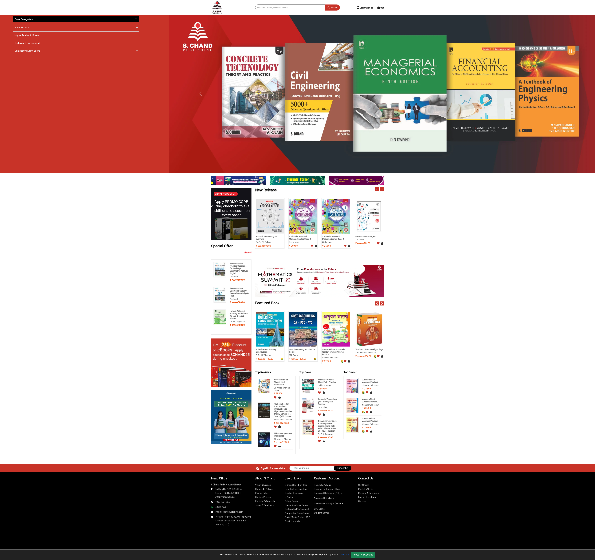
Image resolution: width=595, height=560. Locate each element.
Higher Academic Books (27, 35)
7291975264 (221, 507)
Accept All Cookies (363, 554)
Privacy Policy (262, 493)
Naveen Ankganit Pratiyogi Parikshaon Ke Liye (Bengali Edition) (239, 315)
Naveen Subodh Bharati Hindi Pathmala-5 (281, 382)
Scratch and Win (292, 521)
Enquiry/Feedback (367, 497)
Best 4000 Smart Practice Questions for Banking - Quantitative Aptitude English (239, 268)
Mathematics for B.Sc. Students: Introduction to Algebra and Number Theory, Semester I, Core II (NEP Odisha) (283, 410)
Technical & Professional (27, 43)
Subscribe (342, 468)
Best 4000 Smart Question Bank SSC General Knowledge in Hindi (239, 292)
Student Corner (321, 513)
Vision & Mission (263, 485)
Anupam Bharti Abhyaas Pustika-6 (370, 380)
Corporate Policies (264, 489)
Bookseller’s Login (322, 485)
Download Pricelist (323, 498)
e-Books (289, 497)
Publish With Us (365, 489)
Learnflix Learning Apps (296, 489)
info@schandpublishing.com (229, 512)
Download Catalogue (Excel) (328, 503)
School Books (22, 27)
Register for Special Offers (327, 489)
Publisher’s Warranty (265, 501)
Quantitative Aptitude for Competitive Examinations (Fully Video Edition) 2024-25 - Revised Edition (327, 426)
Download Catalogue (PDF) (327, 493)
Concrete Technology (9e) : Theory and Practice (327, 401)
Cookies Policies (263, 497)
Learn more (344, 554)
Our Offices (363, 485)
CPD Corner (319, 509)
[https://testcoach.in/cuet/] (231, 416)
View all (247, 252)
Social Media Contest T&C (297, 517)
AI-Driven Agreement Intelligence (283, 434)
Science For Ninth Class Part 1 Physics (327, 380)
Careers (362, 501)
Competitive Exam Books (27, 50)
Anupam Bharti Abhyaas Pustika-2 (370, 400)
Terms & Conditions (264, 505)
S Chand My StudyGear (296, 485)
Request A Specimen (368, 493)
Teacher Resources (294, 493)
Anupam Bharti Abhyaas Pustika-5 (370, 419)
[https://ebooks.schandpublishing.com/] (231, 362)
